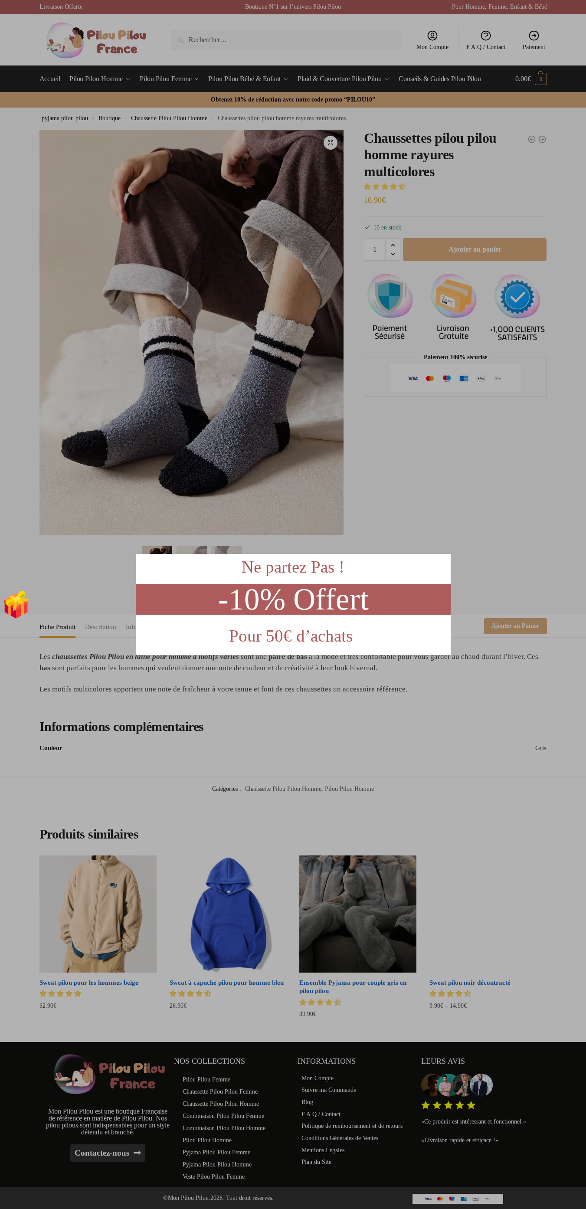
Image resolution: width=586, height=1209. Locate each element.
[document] (293, 604)
